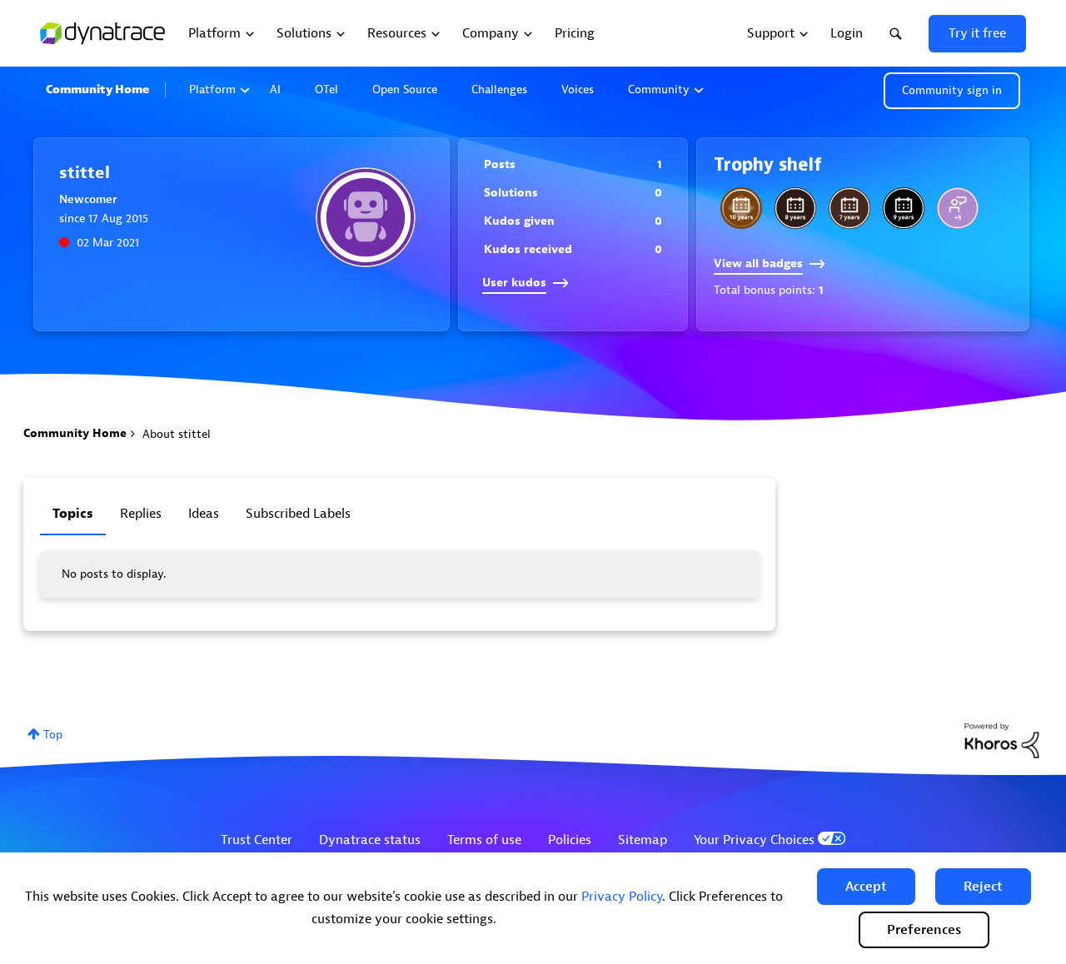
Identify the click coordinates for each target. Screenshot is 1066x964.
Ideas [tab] (203, 513)
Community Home (97, 89)
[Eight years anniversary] (795, 208)
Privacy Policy (621, 896)
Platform (212, 89)
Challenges (499, 89)
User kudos (514, 283)
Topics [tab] (72, 513)
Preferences (924, 930)
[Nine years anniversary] (903, 208)
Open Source (404, 89)
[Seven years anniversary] (849, 208)
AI (275, 89)
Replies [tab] (141, 513)
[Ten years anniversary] (741, 208)
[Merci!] (958, 208)
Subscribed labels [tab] (298, 513)
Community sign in (952, 90)
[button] (866, 886)
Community (659, 89)
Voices (577, 89)
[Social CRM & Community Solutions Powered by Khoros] (1001, 740)
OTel (326, 89)
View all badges (758, 263)
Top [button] (52, 735)
